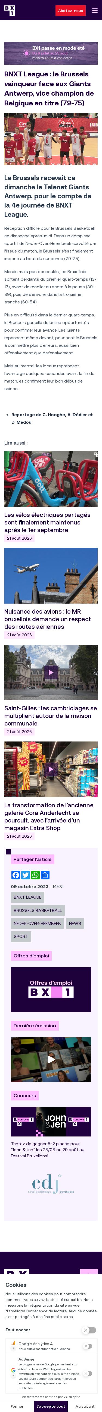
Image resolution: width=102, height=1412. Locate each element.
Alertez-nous (70, 10)
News (75, 923)
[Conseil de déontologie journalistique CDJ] (51, 1183)
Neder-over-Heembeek (37, 923)
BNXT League (27, 897)
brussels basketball (38, 910)
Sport (21, 936)
